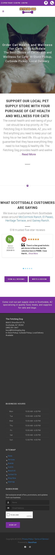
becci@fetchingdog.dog (15, 330)
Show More (33, 254)
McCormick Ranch (30, 217)
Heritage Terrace (15, 220)
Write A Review (39, 279)
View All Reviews (16, 279)
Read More (29, 154)
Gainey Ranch (40, 220)
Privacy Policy (27, 539)
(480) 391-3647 (12, 328)
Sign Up (13, 525)
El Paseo (48, 217)
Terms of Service (41, 539)
